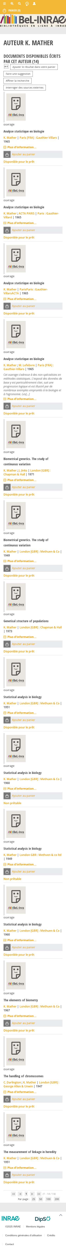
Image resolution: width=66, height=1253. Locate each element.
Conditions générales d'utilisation (23, 1235)
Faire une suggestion (18, 73)
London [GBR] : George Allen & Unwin (31, 1084)
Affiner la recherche (17, 80)
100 (48, 1199)
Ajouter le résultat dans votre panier (33, 67)
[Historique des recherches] (27, 3)
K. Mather (10, 138)
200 (57, 1199)
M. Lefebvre (27, 365)
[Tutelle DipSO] (49, 1219)
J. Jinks (23, 470)
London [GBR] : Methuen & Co (39, 551)
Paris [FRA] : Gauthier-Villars (38, 138)
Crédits (51, 1235)
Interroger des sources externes (24, 87)
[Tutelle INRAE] (17, 1218)
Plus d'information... (21, 147)
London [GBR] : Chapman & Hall (41, 627)
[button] (7, 154)
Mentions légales (35, 1226)
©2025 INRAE (13, 1226)
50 (40, 1199)
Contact (9, 1244)
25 (33, 1199)
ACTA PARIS (26, 213)
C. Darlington (12, 1082)
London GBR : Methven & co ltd (40, 855)
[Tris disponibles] (6, 67)
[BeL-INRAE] (33, 20)
